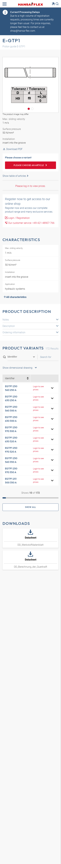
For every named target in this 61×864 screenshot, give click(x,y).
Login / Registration (19, 218)
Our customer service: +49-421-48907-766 (31, 223)
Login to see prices (38, 388)
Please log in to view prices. (30, 186)
